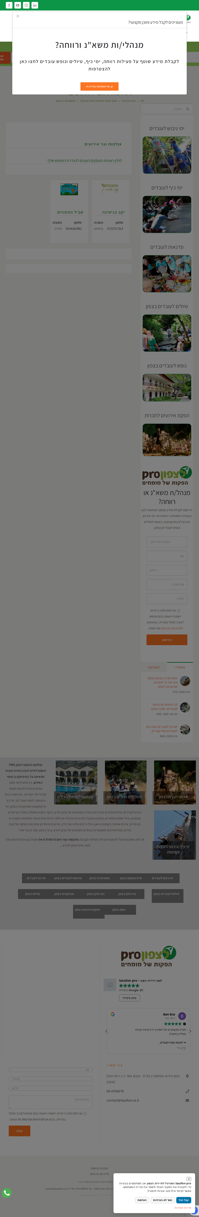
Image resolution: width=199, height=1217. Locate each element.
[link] (7, 1193)
